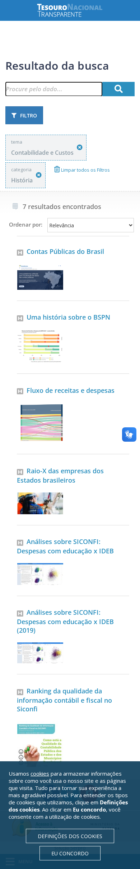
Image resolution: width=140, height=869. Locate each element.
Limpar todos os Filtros (85, 170)
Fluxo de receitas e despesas (71, 390)
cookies (40, 773)
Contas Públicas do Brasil (65, 251)
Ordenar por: (25, 224)
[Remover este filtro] (80, 147)
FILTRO (28, 115)
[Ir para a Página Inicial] (75, 10)
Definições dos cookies (70, 836)
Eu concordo (70, 853)
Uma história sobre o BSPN (68, 317)
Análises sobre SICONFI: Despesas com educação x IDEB (65, 546)
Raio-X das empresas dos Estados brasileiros (60, 475)
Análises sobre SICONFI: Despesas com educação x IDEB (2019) (65, 621)
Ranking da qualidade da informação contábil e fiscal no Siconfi (64, 700)
